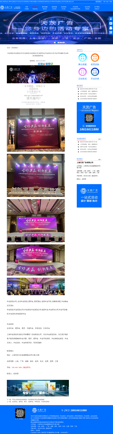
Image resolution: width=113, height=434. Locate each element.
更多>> (100, 139)
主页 (8, 48)
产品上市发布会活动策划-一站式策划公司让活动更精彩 (28, 399)
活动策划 (14, 48)
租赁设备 (95, 64)
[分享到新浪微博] (44, 64)
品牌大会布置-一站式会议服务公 (88, 93)
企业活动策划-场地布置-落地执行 (88, 98)
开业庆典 (95, 79)
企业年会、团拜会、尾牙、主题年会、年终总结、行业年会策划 (30, 401)
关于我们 (55, 422)
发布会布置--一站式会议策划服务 (88, 96)
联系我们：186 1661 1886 (104, 1)
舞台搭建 (82, 64)
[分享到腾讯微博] (47, 64)
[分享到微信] (52, 64)
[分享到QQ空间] (42, 64)
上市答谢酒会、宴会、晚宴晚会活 (88, 91)
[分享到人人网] (49, 64)
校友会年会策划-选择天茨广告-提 (88, 88)
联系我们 (61, 422)
